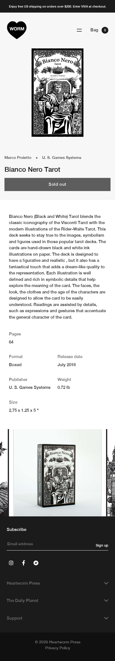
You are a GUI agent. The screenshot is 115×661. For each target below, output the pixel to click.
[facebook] (23, 562)
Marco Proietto (17, 157)
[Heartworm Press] (17, 30)
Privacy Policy (57, 648)
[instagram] (11, 562)
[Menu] (79, 30)
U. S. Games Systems (61, 157)
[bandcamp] (35, 562)
